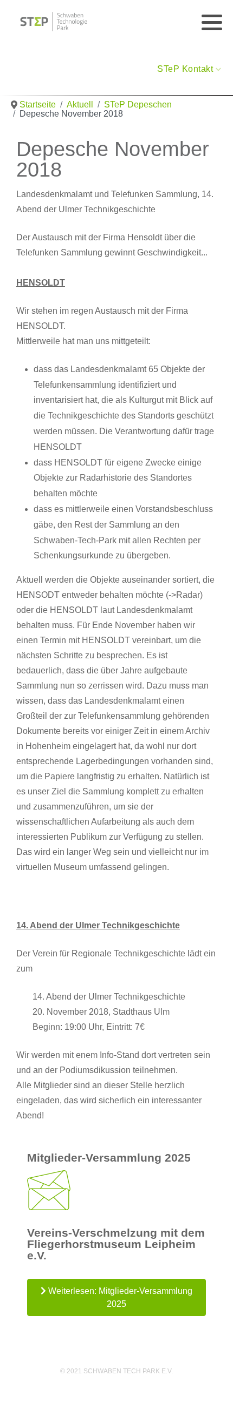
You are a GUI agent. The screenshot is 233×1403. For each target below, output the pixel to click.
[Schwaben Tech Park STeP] (54, 21)
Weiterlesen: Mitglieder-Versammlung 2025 (119, 1297)
